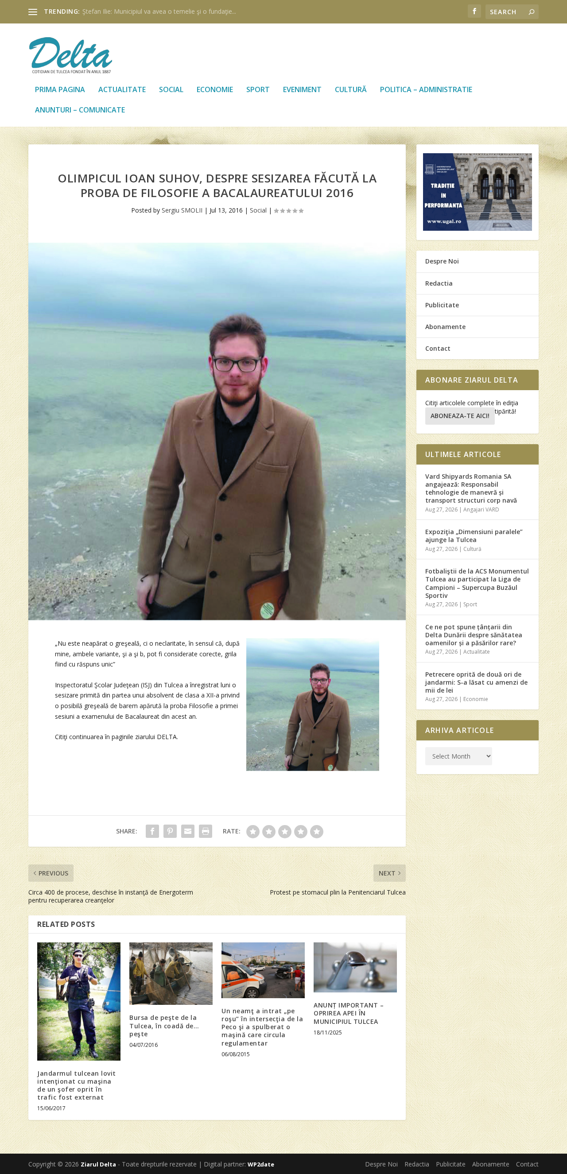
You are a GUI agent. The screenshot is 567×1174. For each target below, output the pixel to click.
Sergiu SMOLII (182, 210)
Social (171, 90)
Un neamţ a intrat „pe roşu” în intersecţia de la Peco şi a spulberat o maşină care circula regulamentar (262, 1027)
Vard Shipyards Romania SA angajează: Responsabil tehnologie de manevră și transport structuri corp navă (471, 488)
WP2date (261, 1164)
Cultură (351, 90)
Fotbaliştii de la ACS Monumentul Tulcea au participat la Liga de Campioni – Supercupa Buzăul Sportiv (477, 583)
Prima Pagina (60, 90)
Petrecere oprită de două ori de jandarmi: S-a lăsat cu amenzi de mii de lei (476, 682)
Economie (215, 90)
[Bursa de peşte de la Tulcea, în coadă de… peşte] (171, 973)
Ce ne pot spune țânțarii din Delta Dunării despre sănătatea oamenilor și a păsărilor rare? (473, 635)
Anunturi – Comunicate (80, 110)
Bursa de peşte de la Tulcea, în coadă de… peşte (164, 1025)
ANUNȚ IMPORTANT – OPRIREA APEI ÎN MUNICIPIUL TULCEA (349, 1013)
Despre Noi (442, 261)
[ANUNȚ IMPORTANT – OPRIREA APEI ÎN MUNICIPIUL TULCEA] (355, 967)
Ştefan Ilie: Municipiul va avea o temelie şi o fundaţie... (159, 11)
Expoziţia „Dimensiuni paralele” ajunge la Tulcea (474, 535)
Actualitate (122, 90)
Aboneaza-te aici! (460, 415)
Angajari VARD (481, 509)
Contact (437, 348)
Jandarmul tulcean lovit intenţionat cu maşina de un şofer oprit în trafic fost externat (76, 1085)
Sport (258, 90)
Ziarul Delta (98, 1164)
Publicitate (442, 305)
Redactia (439, 283)
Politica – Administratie (426, 90)
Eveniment (302, 90)
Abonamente (445, 326)
